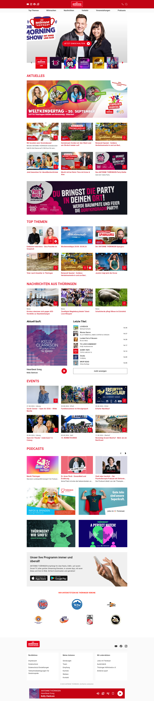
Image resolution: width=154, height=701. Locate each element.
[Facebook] (34, 4)
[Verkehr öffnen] (38, 4)
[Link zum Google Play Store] (58, 578)
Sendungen (67, 661)
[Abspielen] (120, 693)
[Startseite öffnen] (77, 4)
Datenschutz (33, 664)
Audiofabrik (101, 664)
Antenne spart (102, 671)
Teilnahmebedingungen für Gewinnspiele (38, 672)
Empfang (66, 667)
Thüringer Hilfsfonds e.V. (106, 667)
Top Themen (33, 10)
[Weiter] (125, 453)
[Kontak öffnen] (122, 4)
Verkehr (85, 10)
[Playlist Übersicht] (108, 693)
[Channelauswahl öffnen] (126, 4)
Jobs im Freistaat (104, 661)
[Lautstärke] (98, 693)
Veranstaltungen (103, 10)
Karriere (66, 671)
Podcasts (122, 10)
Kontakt (66, 678)
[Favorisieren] (113, 693)
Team (65, 664)
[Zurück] (120, 453)
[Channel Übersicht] (103, 693)
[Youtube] (28, 4)
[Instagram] (31, 4)
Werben (66, 674)
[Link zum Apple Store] (39, 578)
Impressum (32, 661)
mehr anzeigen (100, 371)
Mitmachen (51, 10)
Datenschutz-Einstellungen (38, 667)
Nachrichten (69, 10)
